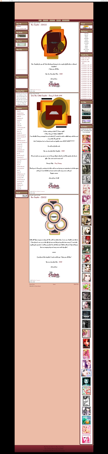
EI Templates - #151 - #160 (86, 70)
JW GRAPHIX (20, 151)
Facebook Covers (20, 140)
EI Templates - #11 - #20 (86, 96)
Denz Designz (58, 163)
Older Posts (76, 284)
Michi (18, 162)
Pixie (18, 164)
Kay (18, 153)
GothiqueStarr (20, 149)
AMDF (18, 116)
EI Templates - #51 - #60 (86, 89)
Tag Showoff (19, 175)
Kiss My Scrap (20, 155)
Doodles (18, 133)
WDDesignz (19, 185)
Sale (18, 170)
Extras (18, 138)
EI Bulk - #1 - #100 (85, 59)
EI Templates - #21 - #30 (86, 94)
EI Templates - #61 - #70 (86, 87)
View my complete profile (21, 28)
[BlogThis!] (31, 91)
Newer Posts (32, 284)
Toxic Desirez (19, 181)
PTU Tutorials (20, 168)
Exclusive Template (21, 136)
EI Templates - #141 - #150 (86, 72)
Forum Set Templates (21, 142)
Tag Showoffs (65, 20)
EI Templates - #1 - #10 (86, 98)
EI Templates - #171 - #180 (86, 66)
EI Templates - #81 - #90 (86, 83)
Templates (45, 20)
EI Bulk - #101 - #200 (85, 57)
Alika (18, 111)
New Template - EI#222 (39, 25)
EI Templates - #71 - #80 (86, 85)
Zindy (18, 188)
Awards (18, 120)
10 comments (38, 89)
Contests (19, 129)
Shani (18, 172)
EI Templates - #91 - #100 (86, 81)
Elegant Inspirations (60, 446)
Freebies (18, 144)
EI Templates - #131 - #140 (86, 74)
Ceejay (18, 123)
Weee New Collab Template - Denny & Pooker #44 (46, 96)
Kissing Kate (19, 157)
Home (40, 20)
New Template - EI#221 (38, 197)
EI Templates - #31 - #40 (86, 92)
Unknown (19, 26)
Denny (18, 131)
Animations (19, 118)
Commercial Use (20, 127)
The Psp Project (20, 179)
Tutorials (52, 20)
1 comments (38, 280)
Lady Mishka (61, 448)
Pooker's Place (20, 166)
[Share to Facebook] (34, 91)
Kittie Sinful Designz (21, 159)
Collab (18, 125)
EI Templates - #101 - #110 (86, 79)
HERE (61, 74)
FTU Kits (58, 20)
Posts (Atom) (38, 286)
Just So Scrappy (61, 450)
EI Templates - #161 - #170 (86, 68)
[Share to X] (32, 91)
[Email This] (30, 91)
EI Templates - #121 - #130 (86, 76)
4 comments (43, 191)
